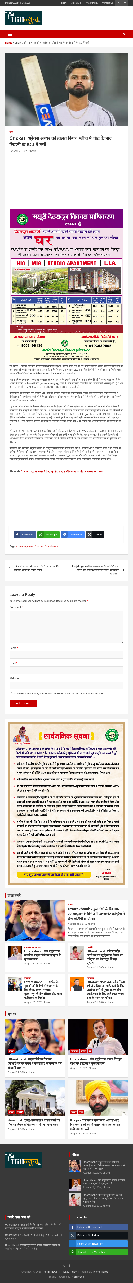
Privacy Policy (91, 3)
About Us (76, 3)
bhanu (33, 151)
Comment (16, 607)
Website (14, 678)
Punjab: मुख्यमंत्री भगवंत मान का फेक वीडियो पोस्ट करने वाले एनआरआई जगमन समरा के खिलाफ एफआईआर (95, 570)
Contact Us (107, 3)
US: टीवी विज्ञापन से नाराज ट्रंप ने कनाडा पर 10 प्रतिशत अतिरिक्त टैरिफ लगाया (36, 568)
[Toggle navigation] (9, 34)
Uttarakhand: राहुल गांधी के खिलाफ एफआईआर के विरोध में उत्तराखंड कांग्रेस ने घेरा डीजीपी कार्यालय (96, 914)
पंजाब (81, 1112)
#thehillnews (51, 546)
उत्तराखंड (27, 947)
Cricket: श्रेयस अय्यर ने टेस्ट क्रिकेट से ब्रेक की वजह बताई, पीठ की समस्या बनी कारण (61, 471)
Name (14, 647)
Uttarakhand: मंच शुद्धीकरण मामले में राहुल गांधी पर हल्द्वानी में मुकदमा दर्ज (42, 955)
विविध (75, 1155)
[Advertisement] (66, 179)
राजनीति (90, 947)
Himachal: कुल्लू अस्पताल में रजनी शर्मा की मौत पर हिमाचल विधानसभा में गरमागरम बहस (34, 1122)
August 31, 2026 (77, 924)
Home (64, 3)
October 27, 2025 (19, 151)
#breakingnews (24, 546)
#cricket (38, 546)
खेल (11, 132)
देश (39, 947)
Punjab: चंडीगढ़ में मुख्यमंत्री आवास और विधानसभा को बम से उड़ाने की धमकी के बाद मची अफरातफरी (95, 1124)
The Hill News (49, 1271)
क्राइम (70, 904)
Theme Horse (100, 1271)
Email (13, 663)
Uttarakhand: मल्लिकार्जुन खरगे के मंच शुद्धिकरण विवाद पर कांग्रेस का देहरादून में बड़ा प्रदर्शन (105, 957)
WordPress (77, 1276)
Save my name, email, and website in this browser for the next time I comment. (59, 693)
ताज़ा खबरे (14, 895)
